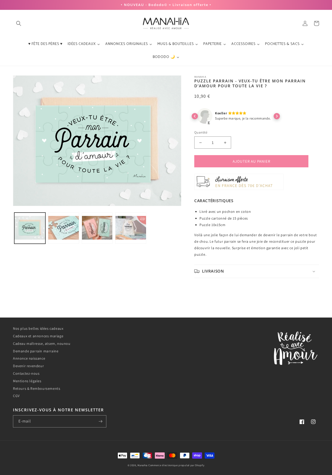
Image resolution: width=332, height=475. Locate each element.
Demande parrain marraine (35, 351)
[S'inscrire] (100, 421)
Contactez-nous (26, 373)
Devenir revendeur (28, 366)
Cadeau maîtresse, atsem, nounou (42, 343)
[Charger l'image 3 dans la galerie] (97, 228)
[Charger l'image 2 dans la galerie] (63, 228)
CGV (16, 395)
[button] (18, 23)
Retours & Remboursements (36, 388)
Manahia (142, 465)
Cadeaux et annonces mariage (38, 336)
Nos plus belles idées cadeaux (38, 328)
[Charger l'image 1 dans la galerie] (29, 228)
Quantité (200, 132)
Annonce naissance (29, 358)
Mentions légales (27, 381)
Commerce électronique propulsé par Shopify (176, 465)
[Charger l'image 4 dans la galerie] (130, 228)
